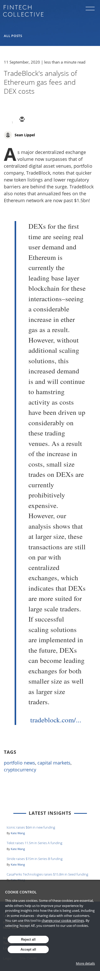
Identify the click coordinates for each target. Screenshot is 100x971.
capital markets (54, 763)
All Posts (13, 35)
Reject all (28, 939)
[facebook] (58, 119)
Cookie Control (21, 892)
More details (85, 963)
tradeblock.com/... (55, 719)
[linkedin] (46, 119)
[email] (21, 119)
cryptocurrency (20, 770)
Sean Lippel (25, 134)
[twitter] (34, 119)
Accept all (28, 949)
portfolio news (19, 763)
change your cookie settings (63, 920)
